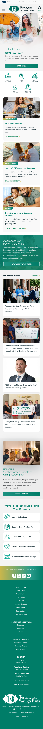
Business (20, 628)
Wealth (21, 632)
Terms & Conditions (21, 716)
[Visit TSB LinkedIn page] (24, 575)
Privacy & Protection (27, 712)
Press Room (20, 608)
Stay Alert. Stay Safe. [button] (22, 264)
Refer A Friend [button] (21, 494)
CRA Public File (21, 614)
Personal (20, 625)
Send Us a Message (21, 680)
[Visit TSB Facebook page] (14, 575)
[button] (3, 8)
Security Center (21, 646)
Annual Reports (21, 604)
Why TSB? (21, 590)
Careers (21, 601)
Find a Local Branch (21, 685)
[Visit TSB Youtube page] (28, 575)
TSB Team (21, 597)
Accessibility (13, 712)
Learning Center (20, 642)
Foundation (20, 611)
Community (20, 594)
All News (35, 275)
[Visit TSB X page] (19, 575)
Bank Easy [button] (21, 66)
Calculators (20, 649)
